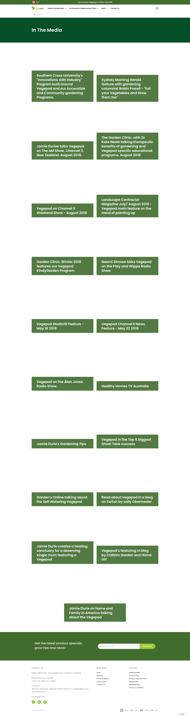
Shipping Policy (134, 685)
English (182, 714)
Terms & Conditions (136, 688)
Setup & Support (103, 678)
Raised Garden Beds (56, 8)
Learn (103, 8)
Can (37, 2)
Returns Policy (134, 676)
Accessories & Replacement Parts (83, 8)
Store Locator (102, 682)
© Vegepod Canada (38, 710)
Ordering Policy (134, 672)
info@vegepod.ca (38, 697)
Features (100, 676)
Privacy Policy (134, 682)
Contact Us (114, 8)
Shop (98, 672)
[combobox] (183, 714)
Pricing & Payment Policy (138, 678)
